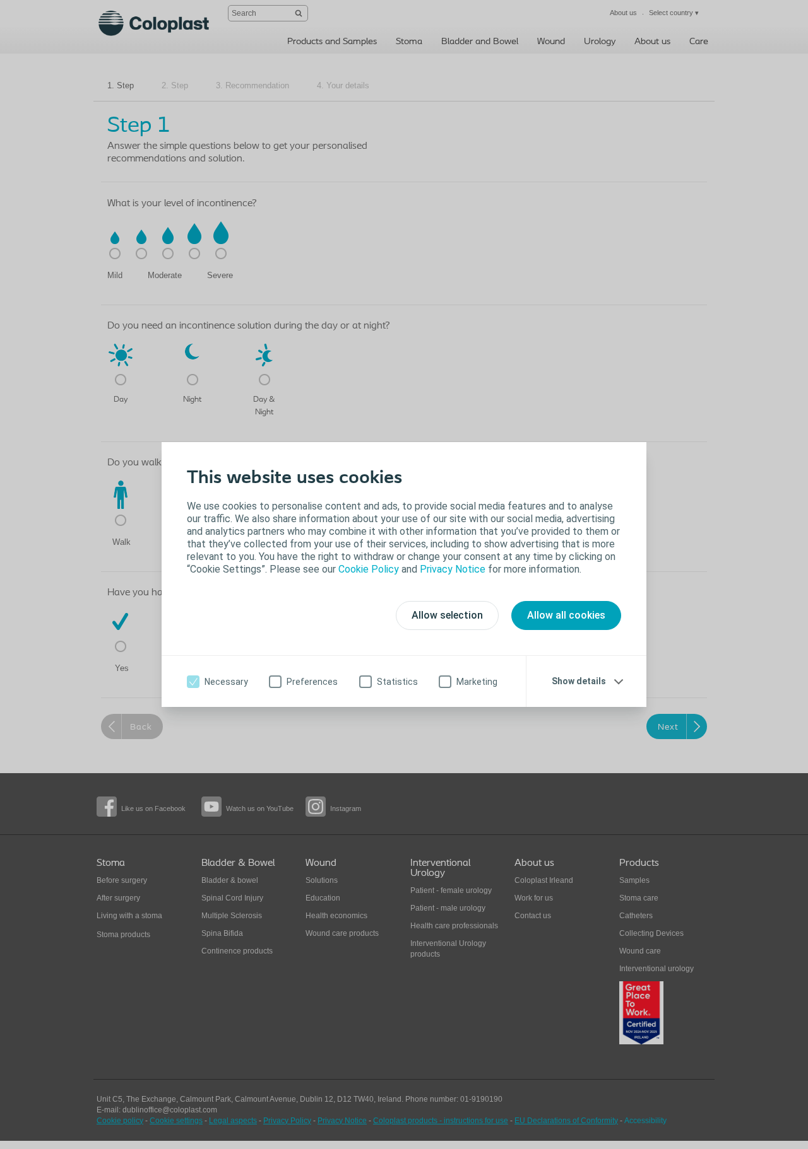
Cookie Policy (368, 569)
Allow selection (447, 615)
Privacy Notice (452, 569)
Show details (579, 681)
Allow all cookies (566, 615)
